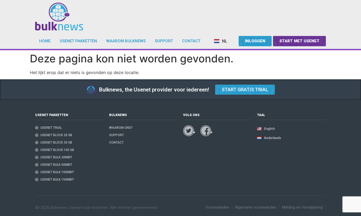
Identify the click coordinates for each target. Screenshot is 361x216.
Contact (191, 41)
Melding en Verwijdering (302, 207)
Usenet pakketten (78, 41)
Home (44, 41)
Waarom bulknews (126, 41)
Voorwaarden (217, 207)
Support (164, 41)
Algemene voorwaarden (255, 207)
